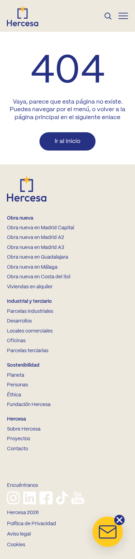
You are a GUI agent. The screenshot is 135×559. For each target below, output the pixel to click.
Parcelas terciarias (27, 350)
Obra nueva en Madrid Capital (40, 227)
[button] (107, 532)
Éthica (14, 395)
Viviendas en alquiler (30, 287)
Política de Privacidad (31, 523)
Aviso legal (19, 534)
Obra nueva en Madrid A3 (35, 247)
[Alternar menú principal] (123, 16)
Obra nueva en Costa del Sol (38, 276)
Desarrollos (19, 321)
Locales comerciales (30, 331)
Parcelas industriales (30, 311)
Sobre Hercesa (23, 429)
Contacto (17, 448)
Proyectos (18, 438)
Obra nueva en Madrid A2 (35, 237)
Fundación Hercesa (29, 404)
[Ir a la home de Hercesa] (28, 16)
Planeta (15, 375)
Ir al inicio (67, 141)
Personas (17, 385)
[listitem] (13, 497)
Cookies (16, 544)
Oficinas (16, 340)
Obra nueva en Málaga (32, 267)
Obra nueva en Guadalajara (37, 257)
